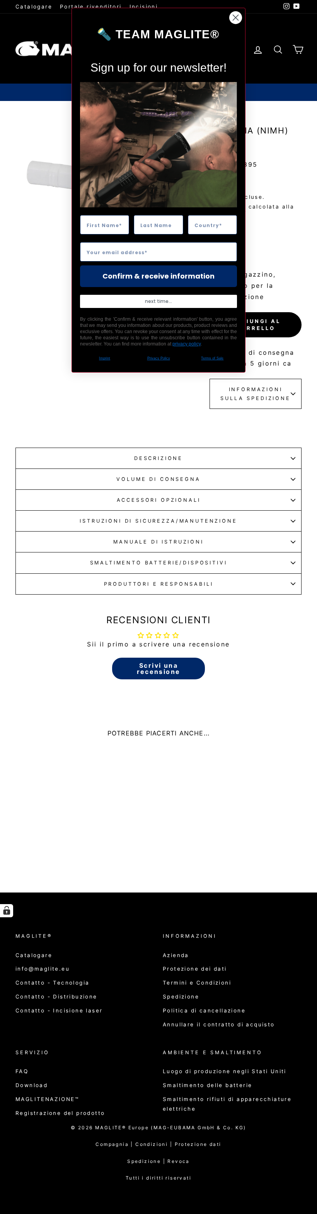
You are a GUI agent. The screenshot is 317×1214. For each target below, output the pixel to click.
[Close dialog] (235, 17)
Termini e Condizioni (197, 983)
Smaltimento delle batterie (207, 1085)
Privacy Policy (158, 358)
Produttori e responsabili (158, 584)
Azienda (176, 955)
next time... (158, 301)
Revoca (178, 1161)
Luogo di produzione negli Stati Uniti (224, 1071)
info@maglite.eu (42, 969)
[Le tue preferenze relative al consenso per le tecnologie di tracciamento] (6, 910)
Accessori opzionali (159, 500)
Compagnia (112, 1144)
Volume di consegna (158, 479)
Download (31, 1085)
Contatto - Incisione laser (58, 1010)
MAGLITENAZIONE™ (47, 1099)
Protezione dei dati (195, 969)
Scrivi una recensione (159, 668)
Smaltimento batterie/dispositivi (158, 563)
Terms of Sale (212, 358)
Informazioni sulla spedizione (255, 393)
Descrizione (158, 458)
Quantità (228, 235)
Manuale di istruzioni (158, 542)
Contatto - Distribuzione (56, 996)
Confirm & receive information (158, 276)
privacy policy (186, 344)
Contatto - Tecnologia (52, 983)
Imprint (104, 358)
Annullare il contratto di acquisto (219, 1024)
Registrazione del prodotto (60, 1113)
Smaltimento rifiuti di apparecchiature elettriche (227, 1103)
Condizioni (154, 1144)
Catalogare (33, 6)
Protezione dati (198, 1144)
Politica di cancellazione (204, 1010)
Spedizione (181, 996)
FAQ (21, 1071)
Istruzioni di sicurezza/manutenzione (158, 521)
